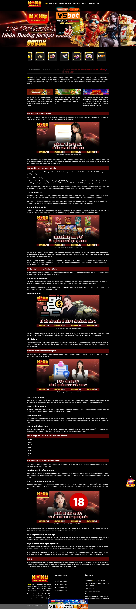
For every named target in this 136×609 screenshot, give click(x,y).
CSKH (97, 3)
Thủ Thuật (84, 3)
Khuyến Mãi (92, 3)
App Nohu (61, 3)
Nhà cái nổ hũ (76, 3)
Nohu (46, 3)
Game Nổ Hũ (68, 3)
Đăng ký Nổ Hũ (53, 3)
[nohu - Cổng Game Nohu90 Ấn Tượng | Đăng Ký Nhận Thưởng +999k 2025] (34, 3)
